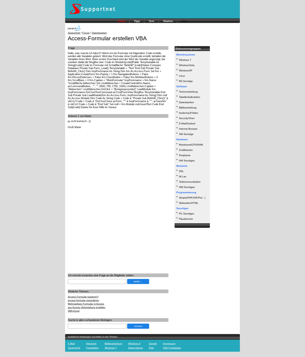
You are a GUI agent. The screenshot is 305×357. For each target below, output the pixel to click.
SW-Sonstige (186, 134)
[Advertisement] (97, 159)
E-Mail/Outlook (187, 123)
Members (168, 21)
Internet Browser (188, 128)
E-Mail (71, 343)
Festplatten (92, 347)
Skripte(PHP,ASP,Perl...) (192, 197)
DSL (181, 171)
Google (153, 343)
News (151, 21)
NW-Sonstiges (187, 187)
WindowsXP (185, 70)
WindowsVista (187, 65)
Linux (182, 75)
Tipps (137, 21)
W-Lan (182, 176)
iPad (151, 347)
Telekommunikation (190, 181)
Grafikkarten (186, 150)
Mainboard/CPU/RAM (191, 144)
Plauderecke (186, 218)
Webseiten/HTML (188, 203)
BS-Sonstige (186, 81)
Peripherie (184, 155)
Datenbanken (99, 32)
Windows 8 (134, 343)
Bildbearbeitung (187, 107)
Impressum (169, 343)
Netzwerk (91, 343)
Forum (121, 21)
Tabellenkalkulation (189, 97)
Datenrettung (135, 347)
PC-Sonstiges (186, 213)
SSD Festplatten (172, 347)
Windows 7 (185, 59)
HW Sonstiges (187, 160)
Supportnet (74, 32)
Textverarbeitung (188, 91)
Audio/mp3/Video (188, 112)
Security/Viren (187, 118)
